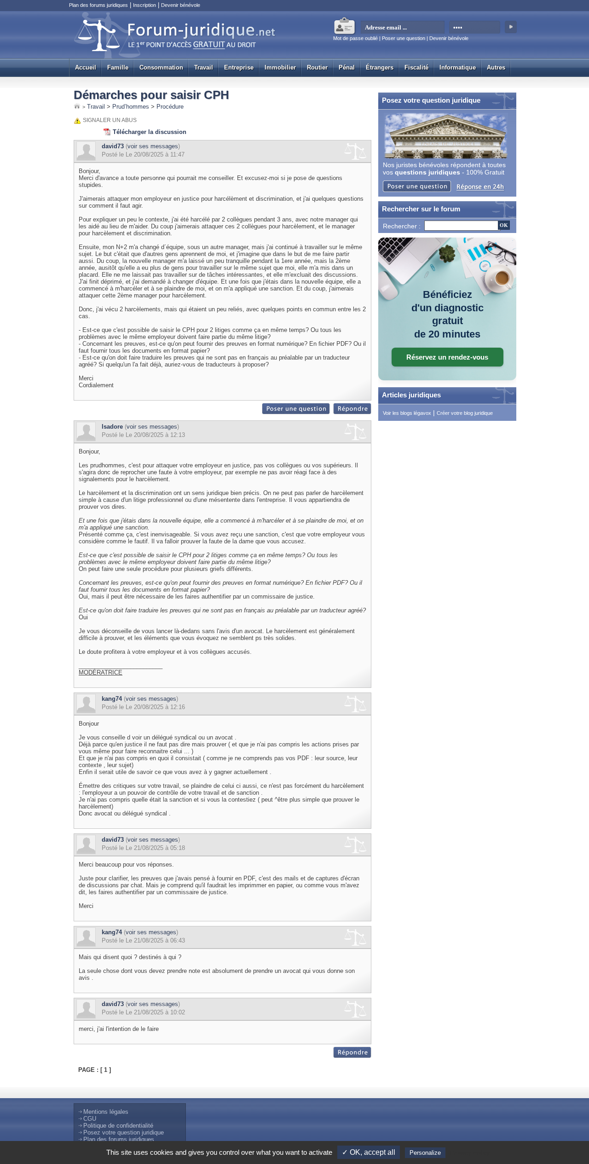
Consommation (161, 67)
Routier (317, 67)
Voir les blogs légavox (407, 413)
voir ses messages (152, 146)
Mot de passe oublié (355, 38)
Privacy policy (470, 1152)
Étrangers (379, 67)
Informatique (457, 67)
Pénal (347, 67)
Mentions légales (105, 1111)
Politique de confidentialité (118, 1125)
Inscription (144, 5)
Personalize (425, 1152)
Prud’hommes (130, 106)
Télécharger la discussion (149, 131)
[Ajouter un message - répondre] (352, 412)
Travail (203, 67)
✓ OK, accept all (368, 1152)
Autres (496, 67)
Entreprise (239, 67)
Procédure (170, 106)
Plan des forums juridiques (98, 5)
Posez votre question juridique (123, 1132)
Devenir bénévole (180, 5)
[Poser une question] (296, 412)
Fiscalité (416, 67)
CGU (89, 1118)
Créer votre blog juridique (465, 413)
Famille (117, 67)
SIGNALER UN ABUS (110, 120)
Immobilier (280, 67)
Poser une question (403, 38)
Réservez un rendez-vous (447, 357)
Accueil (85, 67)
